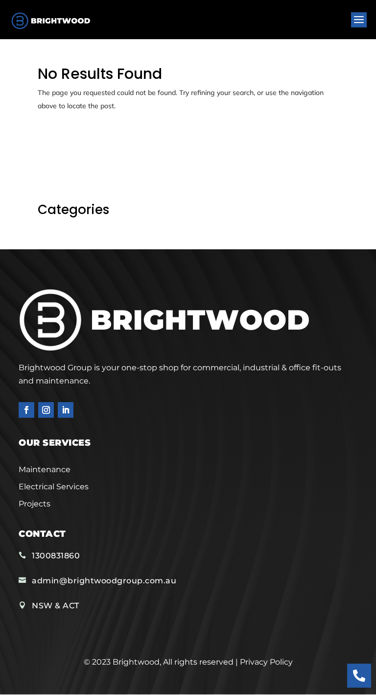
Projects (34, 503)
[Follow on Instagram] (46, 410)
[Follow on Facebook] (26, 410)
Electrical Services (54, 486)
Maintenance (44, 469)
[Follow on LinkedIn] (65, 410)
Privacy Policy (266, 662)
